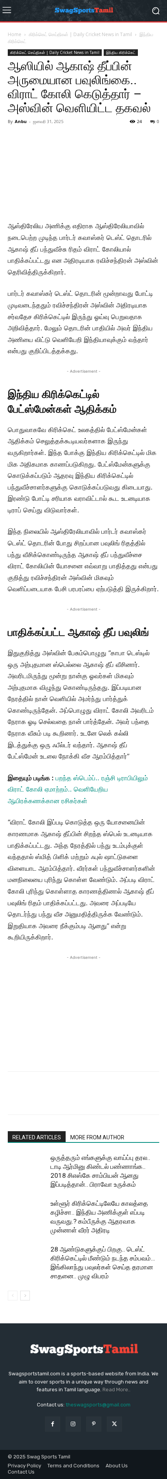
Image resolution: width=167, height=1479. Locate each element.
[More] (87, 1098)
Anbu (21, 121)
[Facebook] (15, 1098)
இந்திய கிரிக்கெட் (121, 52)
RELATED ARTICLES (36, 1137)
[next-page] (25, 1295)
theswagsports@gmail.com (98, 1405)
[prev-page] (12, 1295)
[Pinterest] (51, 1098)
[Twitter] (33, 1098)
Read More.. (116, 1389)
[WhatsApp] (69, 1098)
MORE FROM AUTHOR (97, 1137)
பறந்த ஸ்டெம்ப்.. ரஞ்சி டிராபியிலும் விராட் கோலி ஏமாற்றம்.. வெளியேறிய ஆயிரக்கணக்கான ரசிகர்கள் (78, 789)
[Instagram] (73, 1424)
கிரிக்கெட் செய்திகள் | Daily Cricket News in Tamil (80, 34)
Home (14, 34)
